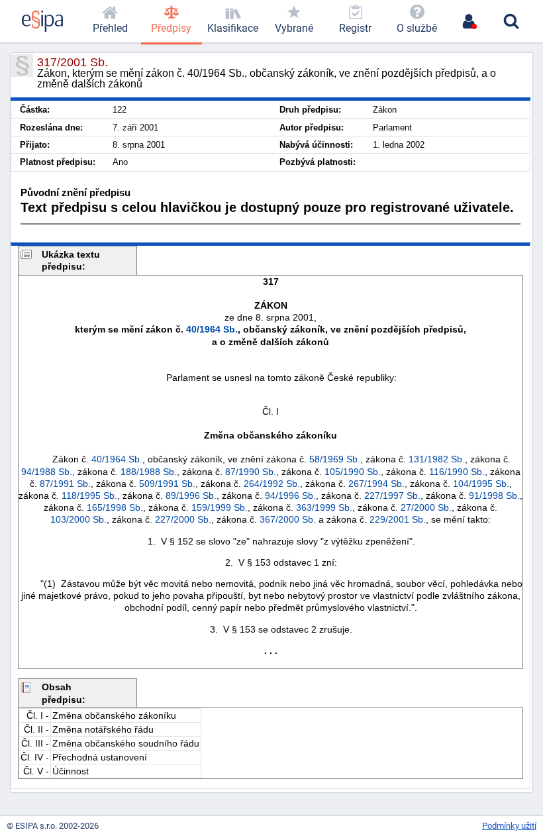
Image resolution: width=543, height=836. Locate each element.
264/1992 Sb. (272, 483)
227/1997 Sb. (392, 495)
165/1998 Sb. (115, 507)
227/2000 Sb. (183, 519)
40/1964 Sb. (212, 329)
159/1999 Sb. (219, 507)
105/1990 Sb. (352, 471)
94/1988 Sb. (46, 471)
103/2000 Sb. (78, 519)
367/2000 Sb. (288, 519)
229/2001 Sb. (398, 519)
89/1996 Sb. (191, 495)
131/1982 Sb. (437, 459)
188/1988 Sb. (149, 471)
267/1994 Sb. (376, 483)
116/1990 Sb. (457, 471)
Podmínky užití (509, 826)
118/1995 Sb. (89, 495)
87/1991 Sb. (65, 483)
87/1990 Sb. (250, 471)
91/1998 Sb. (494, 495)
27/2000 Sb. (426, 507)
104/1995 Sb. (481, 483)
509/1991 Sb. (167, 483)
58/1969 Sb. (334, 459)
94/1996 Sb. (290, 495)
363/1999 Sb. (324, 507)
